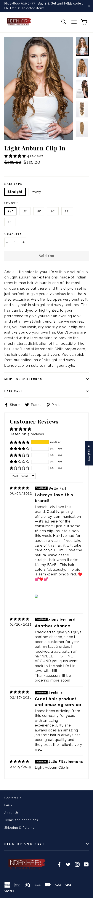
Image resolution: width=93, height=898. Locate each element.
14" (10, 211)
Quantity (13, 233)
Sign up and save (24, 844)
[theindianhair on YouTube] (86, 864)
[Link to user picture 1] (37, 596)
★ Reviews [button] (89, 453)
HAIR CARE (13, 391)
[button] (15, 156)
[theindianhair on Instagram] (77, 864)
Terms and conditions (21, 820)
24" (10, 222)
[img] (19, 488)
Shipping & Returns (23, 378)
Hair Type (13, 183)
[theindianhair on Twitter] (68, 864)
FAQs (8, 805)
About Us (11, 813)
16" (24, 211)
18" (39, 211)
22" (67, 211)
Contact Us (12, 798)
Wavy (36, 192)
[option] (38, 88)
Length (11, 203)
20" (52, 211)
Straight (15, 192)
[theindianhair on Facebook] (59, 864)
